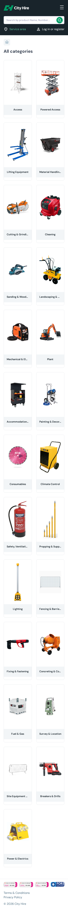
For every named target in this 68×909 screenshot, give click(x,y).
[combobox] (34, 20)
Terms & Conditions (17, 893)
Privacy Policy (13, 897)
